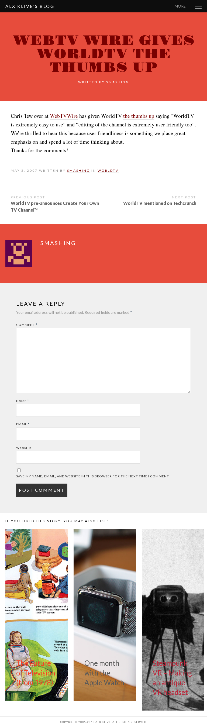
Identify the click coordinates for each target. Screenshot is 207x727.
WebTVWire (64, 115)
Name (22, 401)
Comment (26, 325)
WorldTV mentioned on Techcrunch (159, 203)
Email (22, 424)
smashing (117, 82)
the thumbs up (138, 115)
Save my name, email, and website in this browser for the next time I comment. (93, 476)
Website (24, 448)
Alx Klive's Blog (29, 6)
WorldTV (108, 170)
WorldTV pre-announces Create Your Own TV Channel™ (55, 206)
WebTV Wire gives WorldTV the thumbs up (104, 54)
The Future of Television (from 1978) (35, 673)
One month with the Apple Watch (104, 673)
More (180, 6)
